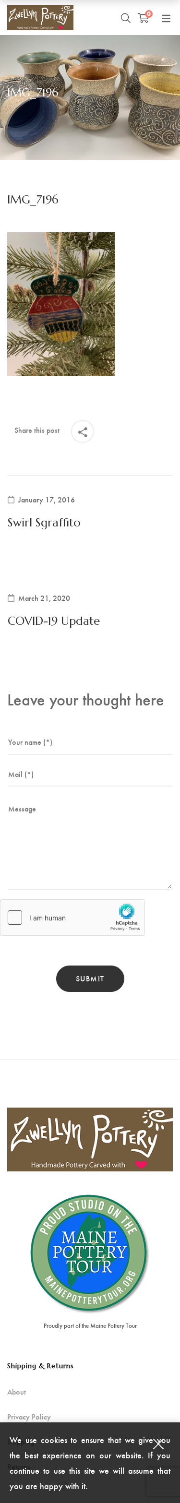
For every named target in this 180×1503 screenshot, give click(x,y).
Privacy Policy (29, 1416)
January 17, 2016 (46, 499)
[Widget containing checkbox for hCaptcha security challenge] (72, 917)
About (16, 1391)
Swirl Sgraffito (44, 522)
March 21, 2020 (44, 598)
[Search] (126, 17)
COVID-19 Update (54, 621)
